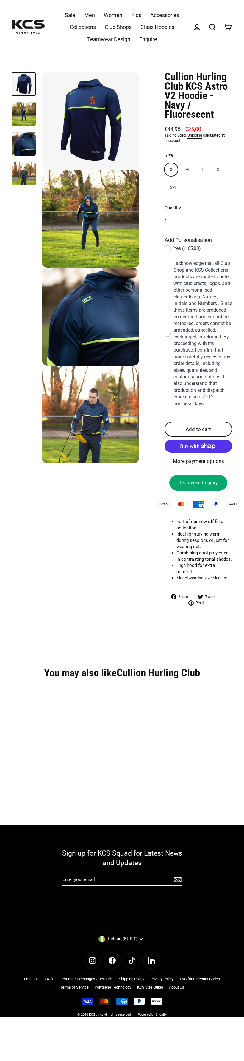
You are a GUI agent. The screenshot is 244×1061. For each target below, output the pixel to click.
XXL (173, 187)
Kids (136, 15)
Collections (83, 27)
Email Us (31, 979)
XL (219, 169)
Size (169, 155)
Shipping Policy (131, 979)
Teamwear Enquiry (198, 482)
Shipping (194, 135)
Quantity (173, 208)
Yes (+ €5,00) (187, 248)
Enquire (148, 39)
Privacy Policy (161, 979)
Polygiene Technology (113, 987)
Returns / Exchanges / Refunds (86, 979)
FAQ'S (49, 979)
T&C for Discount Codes (199, 979)
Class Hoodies (157, 27)
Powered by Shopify (152, 1015)
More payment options (198, 461)
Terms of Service (74, 987)
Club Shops (118, 27)
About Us (176, 987)
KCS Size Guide (150, 987)
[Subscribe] (177, 880)
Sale (70, 15)
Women (113, 15)
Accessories (164, 15)
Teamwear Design (108, 39)
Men (89, 15)
